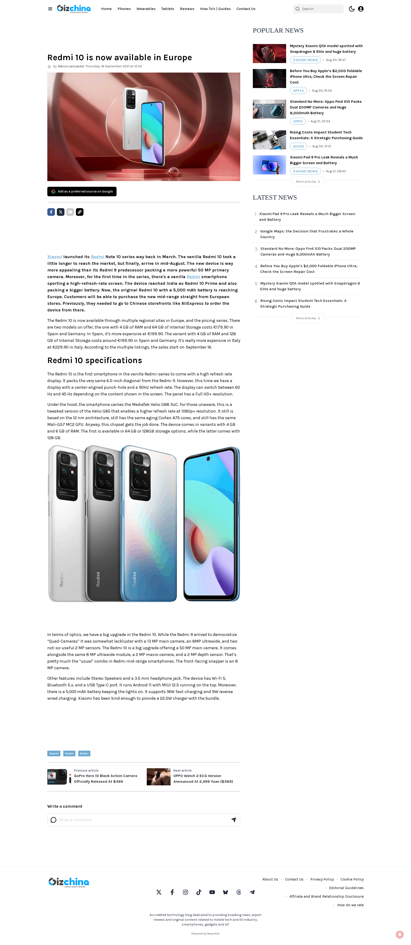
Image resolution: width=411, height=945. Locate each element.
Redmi (97, 256)
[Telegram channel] (252, 892)
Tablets (167, 8)
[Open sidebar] (50, 9)
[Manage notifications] (400, 934)
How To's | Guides (215, 8)
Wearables (146, 8)
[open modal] (361, 9)
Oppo (298, 121)
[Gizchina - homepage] (74, 9)
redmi (69, 753)
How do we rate (350, 905)
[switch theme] (351, 8)
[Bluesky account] (225, 892)
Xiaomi (54, 256)
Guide (298, 146)
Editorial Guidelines (346, 888)
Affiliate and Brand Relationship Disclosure (326, 896)
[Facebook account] (172, 892)
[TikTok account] (199, 892)
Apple (298, 90)
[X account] (159, 892)
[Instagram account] (185, 892)
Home (106, 8)
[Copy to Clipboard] (79, 212)
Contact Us (245, 8)
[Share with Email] (70, 212)
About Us (270, 879)
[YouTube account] (212, 892)
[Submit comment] (233, 820)
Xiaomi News (305, 60)
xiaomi (54, 753)
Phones (124, 8)
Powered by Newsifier (205, 933)
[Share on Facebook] (51, 212)
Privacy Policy (322, 879)
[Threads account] (239, 892)
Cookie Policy (352, 879)
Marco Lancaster (71, 66)
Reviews (187, 8)
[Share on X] (60, 212)
